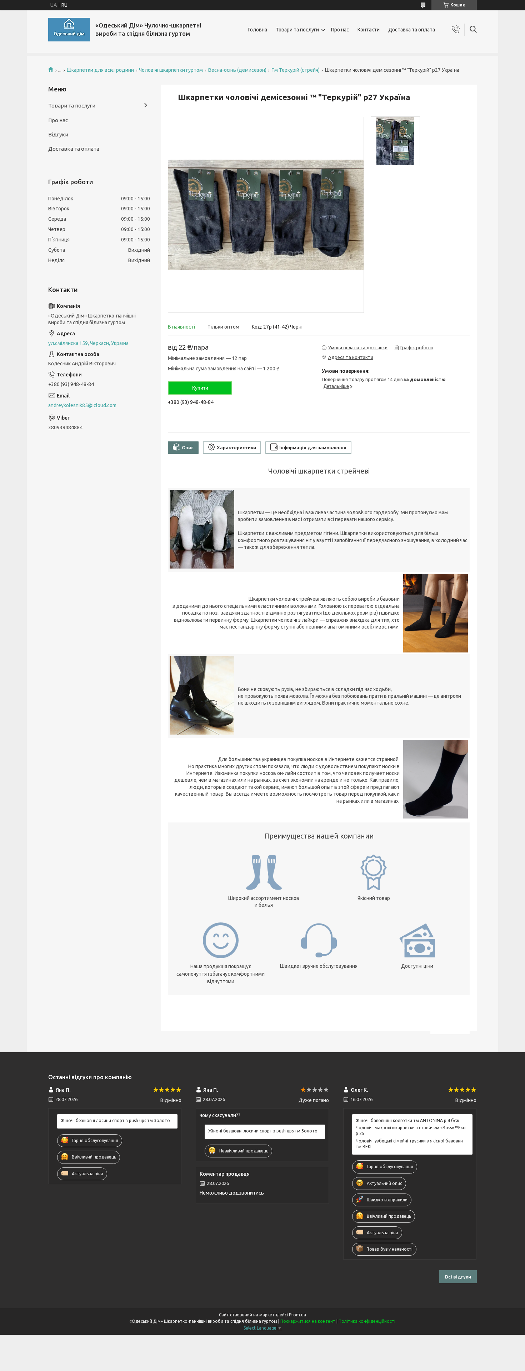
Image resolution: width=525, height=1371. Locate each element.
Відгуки (58, 134)
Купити (200, 388)
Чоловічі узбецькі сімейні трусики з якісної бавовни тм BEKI (409, 1144)
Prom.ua (297, 1314)
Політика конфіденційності (367, 1321)
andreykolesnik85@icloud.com (82, 405)
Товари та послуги (297, 29)
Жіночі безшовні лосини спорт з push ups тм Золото (115, 1120)
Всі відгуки (458, 1276)
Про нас (340, 29)
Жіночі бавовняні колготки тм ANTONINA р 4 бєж (407, 1120)
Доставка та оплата (411, 29)
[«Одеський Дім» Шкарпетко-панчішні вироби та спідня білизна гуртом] (69, 29)
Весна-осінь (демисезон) (237, 70)
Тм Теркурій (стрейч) (295, 70)
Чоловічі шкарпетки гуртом (171, 70)
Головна (257, 29)
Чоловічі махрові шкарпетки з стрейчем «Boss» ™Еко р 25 (411, 1130)
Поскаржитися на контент (307, 1321)
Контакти (369, 29)
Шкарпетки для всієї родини (100, 70)
